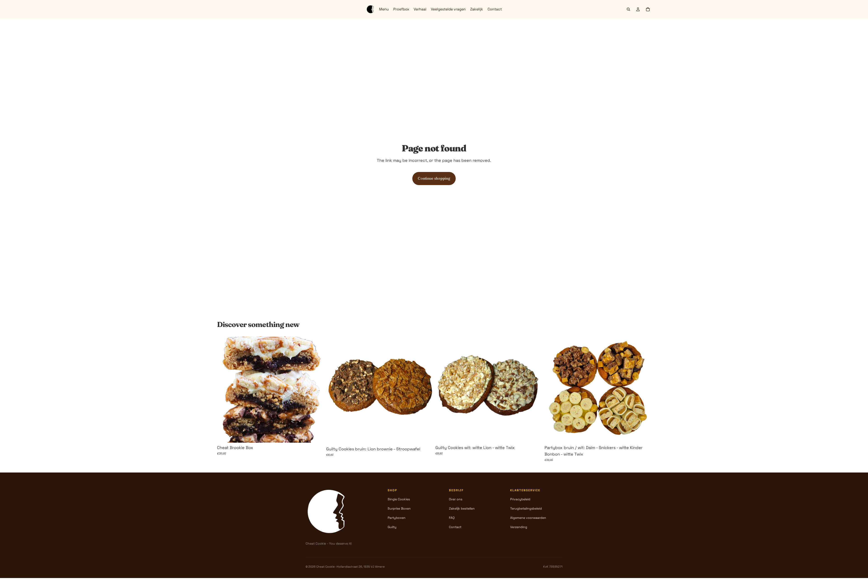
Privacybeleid (520, 499)
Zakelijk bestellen (462, 508)
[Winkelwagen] (648, 9)
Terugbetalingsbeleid (526, 508)
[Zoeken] (628, 9)
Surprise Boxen (399, 508)
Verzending (518, 527)
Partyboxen (397, 518)
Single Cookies (399, 499)
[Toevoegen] (316, 436)
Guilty (392, 527)
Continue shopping (434, 178)
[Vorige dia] (224, 390)
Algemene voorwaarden (528, 518)
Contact (455, 527)
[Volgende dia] (316, 390)
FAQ (452, 518)
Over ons (455, 499)
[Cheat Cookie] (328, 511)
